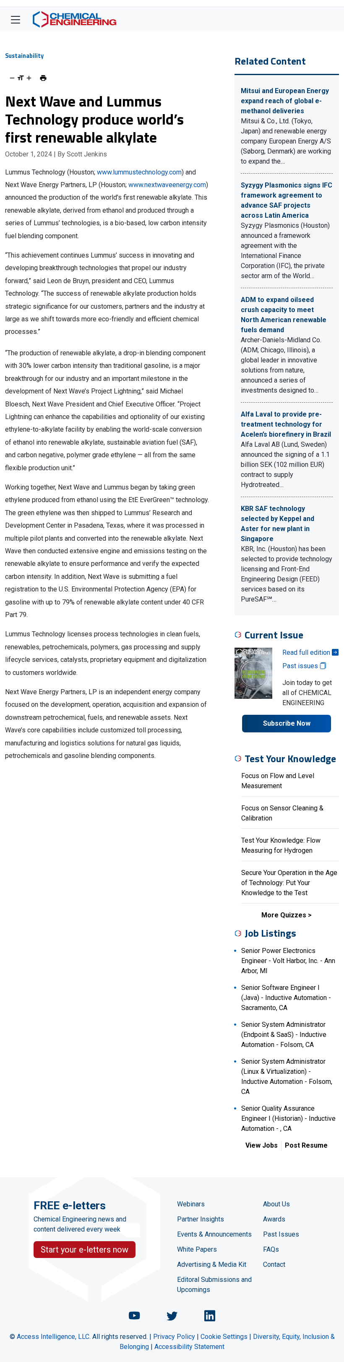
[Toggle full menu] (15, 19)
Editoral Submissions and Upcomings (214, 1285)
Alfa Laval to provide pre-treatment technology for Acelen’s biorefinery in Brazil (286, 424)
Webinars (191, 1204)
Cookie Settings (224, 1337)
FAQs (271, 1249)
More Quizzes (283, 915)
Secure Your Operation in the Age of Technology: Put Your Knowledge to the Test (289, 883)
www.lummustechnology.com (139, 172)
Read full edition (307, 652)
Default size (20, 78)
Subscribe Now (286, 723)
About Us (276, 1204)
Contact (274, 1264)
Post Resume (306, 1145)
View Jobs (261, 1145)
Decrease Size (12, 78)
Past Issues (281, 1234)
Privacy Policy (174, 1337)
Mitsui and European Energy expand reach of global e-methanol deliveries (285, 101)
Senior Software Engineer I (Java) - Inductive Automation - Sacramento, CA (286, 998)
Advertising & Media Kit (211, 1264)
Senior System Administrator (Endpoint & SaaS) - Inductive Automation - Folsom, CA (283, 1035)
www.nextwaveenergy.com (167, 185)
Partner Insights (200, 1219)
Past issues (301, 666)
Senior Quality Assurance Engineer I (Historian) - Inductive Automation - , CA (288, 1118)
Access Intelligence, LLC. (54, 1337)
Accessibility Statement (189, 1347)
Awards (274, 1219)
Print (43, 78)
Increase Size (29, 78)
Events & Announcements (214, 1234)
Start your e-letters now (84, 1250)
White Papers (197, 1249)
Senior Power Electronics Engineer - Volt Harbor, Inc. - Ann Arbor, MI (288, 961)
